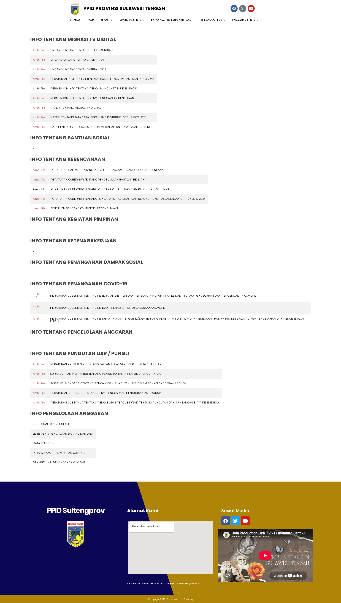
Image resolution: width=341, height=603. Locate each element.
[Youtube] (245, 520)
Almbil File (39, 170)
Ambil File (39, 50)
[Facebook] (225, 520)
